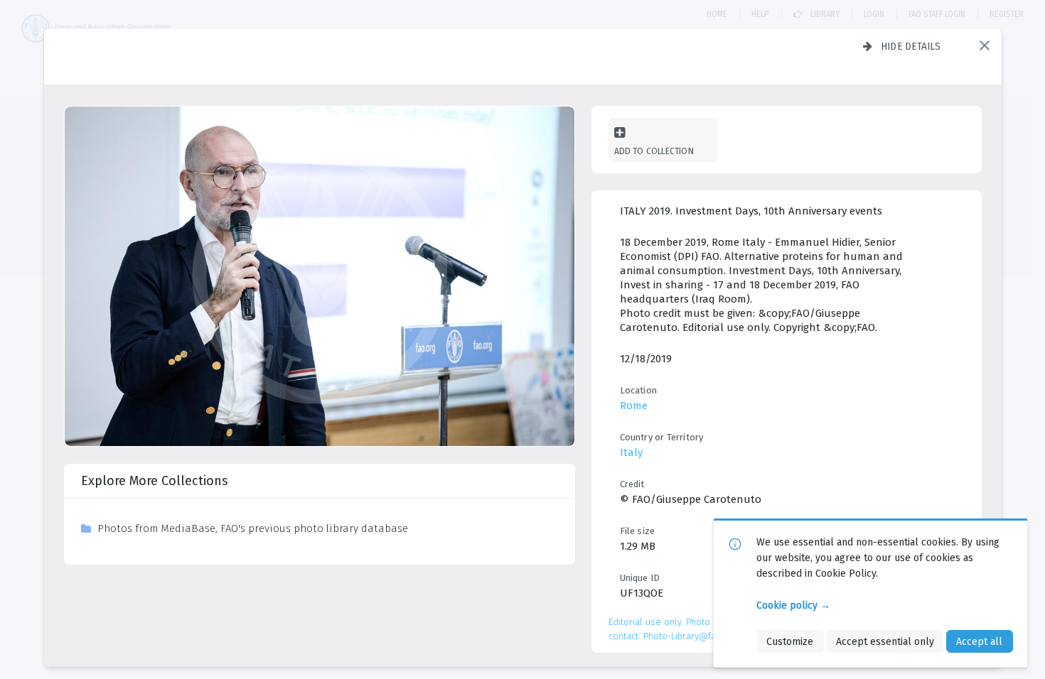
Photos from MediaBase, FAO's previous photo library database (252, 528)
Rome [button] (634, 405)
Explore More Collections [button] (154, 481)
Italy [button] (631, 452)
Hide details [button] (911, 46)
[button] (984, 45)
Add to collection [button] (654, 151)
